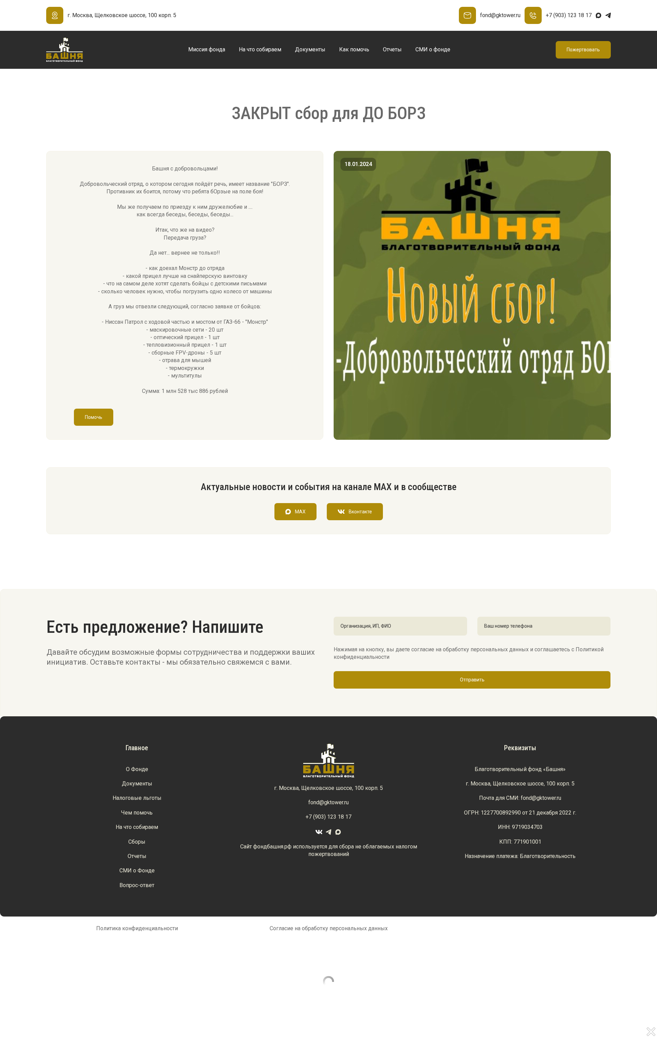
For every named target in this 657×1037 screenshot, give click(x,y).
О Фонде (137, 769)
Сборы (136, 841)
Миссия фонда (206, 49)
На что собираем (260, 49)
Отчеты (392, 49)
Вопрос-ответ (136, 885)
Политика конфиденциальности (137, 928)
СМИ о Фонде (137, 870)
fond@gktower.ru (500, 15)
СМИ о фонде (432, 49)
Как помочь (354, 49)
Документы (310, 49)
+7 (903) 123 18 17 (569, 15)
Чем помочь (137, 812)
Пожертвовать (583, 49)
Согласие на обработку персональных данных (329, 928)
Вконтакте (360, 511)
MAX (300, 511)
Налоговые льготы (137, 798)
